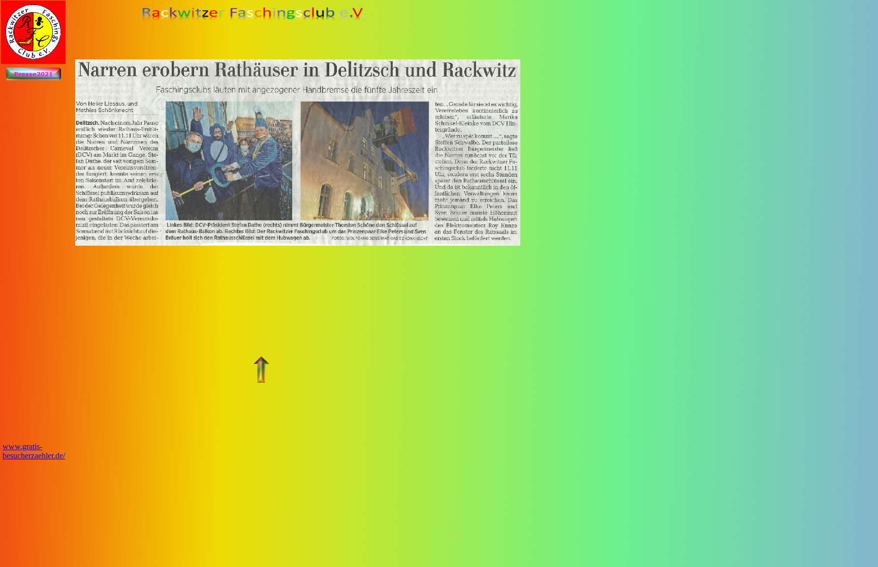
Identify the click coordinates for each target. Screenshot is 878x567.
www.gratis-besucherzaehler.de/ (34, 451)
